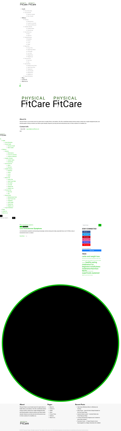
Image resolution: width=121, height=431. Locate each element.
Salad (28, 44)
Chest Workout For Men (95, 258)
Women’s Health (31, 14)
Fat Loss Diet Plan (96, 260)
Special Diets (27, 63)
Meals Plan (27, 46)
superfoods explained (90, 273)
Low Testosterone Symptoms (31, 228)
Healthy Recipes (28, 37)
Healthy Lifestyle (28, 26)
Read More (22, 236)
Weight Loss (30, 74)
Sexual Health (28, 12)
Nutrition (27, 19)
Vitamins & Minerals (12, 156)
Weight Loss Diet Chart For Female (87, 275)
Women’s (29, 35)
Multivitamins (30, 21)
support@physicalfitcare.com (32, 129)
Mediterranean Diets (32, 65)
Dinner (29, 40)
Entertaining (30, 30)
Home (51, 412)
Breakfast (29, 39)
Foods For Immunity (31, 23)
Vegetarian (29, 69)
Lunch (28, 42)
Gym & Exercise (28, 32)
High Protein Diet (31, 67)
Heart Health (30, 70)
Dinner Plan (10, 179)
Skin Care (29, 60)
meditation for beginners (88, 265)
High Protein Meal (31, 49)
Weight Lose (30, 56)
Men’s (28, 33)
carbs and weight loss (91, 256)
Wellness (24, 17)
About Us (52, 407)
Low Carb (29, 53)
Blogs (23, 77)
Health (23, 9)
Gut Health (29, 51)
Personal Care (28, 58)
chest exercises (84, 258)
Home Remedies (28, 10)
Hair (28, 62)
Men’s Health (30, 16)
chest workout (89, 258)
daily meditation (90, 260)
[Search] (20, 84)
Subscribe (91, 250)
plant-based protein (90, 271)
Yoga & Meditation (29, 76)
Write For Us (25, 81)
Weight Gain (30, 72)
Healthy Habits (30, 28)
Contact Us (24, 79)
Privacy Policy (53, 414)
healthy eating (91, 262)
